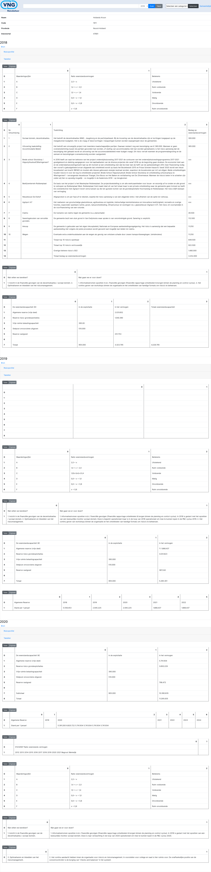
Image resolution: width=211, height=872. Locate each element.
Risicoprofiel (9, 52)
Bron (3, 47)
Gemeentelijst (205, 6)
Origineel (12, 66)
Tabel (5, 66)
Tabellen (7, 59)
